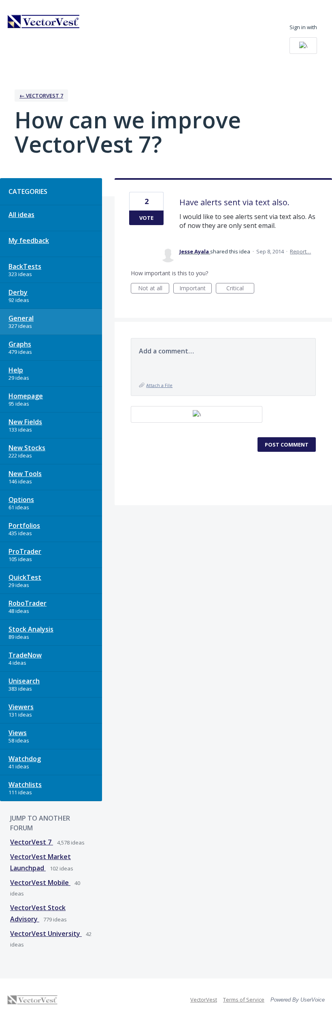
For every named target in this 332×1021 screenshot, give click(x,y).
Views (18, 732)
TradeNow (25, 655)
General (21, 318)
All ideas (21, 214)
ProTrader (25, 551)
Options (21, 499)
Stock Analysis (31, 629)
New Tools (25, 473)
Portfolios (24, 525)
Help (16, 370)
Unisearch (24, 680)
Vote (146, 217)
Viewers (21, 706)
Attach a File (159, 385)
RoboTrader (28, 603)
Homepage (26, 395)
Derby (18, 292)
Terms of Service (243, 999)
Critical (240, 289)
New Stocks (27, 447)
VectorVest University (46, 933)
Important (195, 289)
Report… (300, 251)
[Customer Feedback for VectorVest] (43, 21)
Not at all (153, 289)
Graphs (20, 344)
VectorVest (203, 999)
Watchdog (25, 758)
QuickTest (25, 577)
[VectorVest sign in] (303, 45)
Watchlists (25, 784)
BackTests (25, 266)
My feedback (29, 240)
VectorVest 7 (31, 842)
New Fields (25, 421)
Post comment (287, 444)
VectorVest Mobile (40, 882)
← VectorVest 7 (41, 95)
